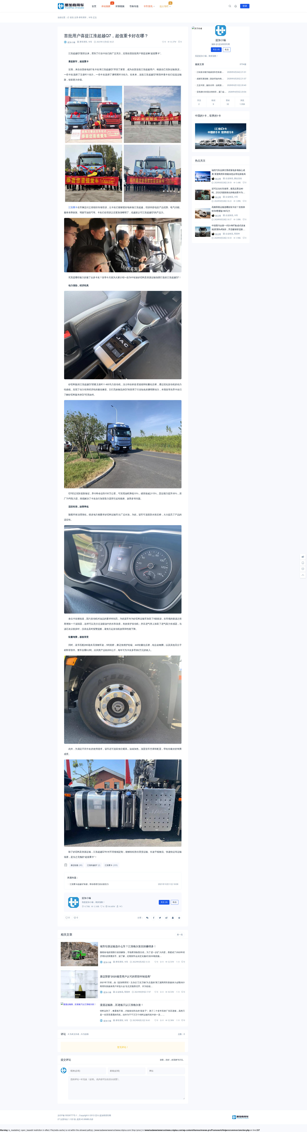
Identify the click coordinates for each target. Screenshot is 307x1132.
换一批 (180, 934)
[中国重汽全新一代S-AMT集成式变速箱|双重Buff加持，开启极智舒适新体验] (202, 232)
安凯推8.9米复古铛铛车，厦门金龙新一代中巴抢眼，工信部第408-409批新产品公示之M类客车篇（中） (211, 92)
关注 (164, 902)
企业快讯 (119, 992)
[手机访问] (303, 563)
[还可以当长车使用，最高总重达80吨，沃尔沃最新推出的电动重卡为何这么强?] (202, 195)
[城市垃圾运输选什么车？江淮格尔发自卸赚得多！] (79, 954)
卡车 (90, 17)
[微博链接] (303, 557)
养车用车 (83, 17)
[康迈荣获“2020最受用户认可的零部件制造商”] (79, 984)
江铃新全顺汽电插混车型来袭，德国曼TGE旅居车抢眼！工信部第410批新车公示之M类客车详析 (211, 72)
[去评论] (303, 569)
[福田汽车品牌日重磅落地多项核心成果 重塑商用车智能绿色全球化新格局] (202, 176)
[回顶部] (303, 575)
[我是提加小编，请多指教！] (73, 902)
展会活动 (238, 178)
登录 (245, 6)
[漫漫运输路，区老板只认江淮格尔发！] (79, 1012)
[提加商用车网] (73, 6)
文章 (76, 17)
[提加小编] (220, 30)
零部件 (127, 992)
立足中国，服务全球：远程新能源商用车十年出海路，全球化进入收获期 (210, 85)
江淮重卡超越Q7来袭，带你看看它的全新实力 (89, 884)
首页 (94, 6)
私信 (175, 902)
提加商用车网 (105, 1115)
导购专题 (134, 6)
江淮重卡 (73, 207)
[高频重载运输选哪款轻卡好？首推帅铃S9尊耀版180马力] (202, 213)
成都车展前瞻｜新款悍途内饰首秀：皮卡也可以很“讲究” (210, 79)
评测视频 (119, 6)
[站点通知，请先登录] (235, 6)
